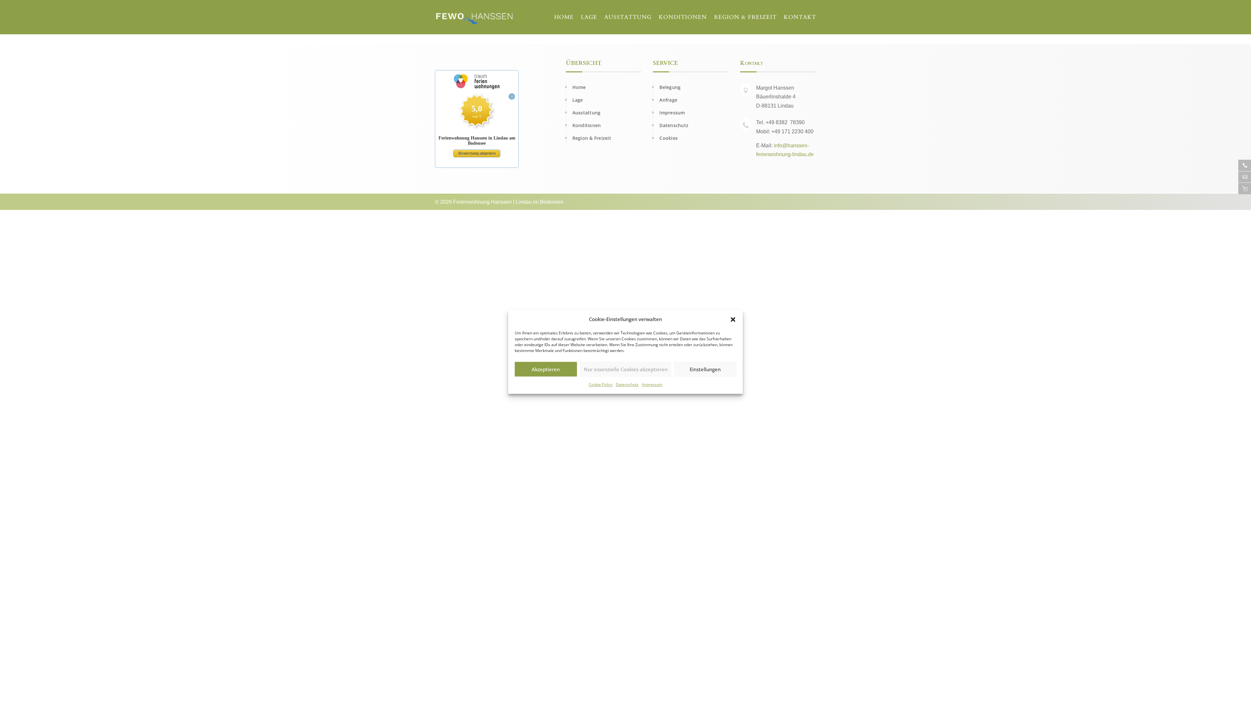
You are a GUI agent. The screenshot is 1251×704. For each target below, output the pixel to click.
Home (564, 18)
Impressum (652, 385)
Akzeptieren (546, 369)
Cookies (668, 138)
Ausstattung (628, 18)
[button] (733, 319)
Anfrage (668, 100)
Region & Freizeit (745, 18)
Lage (589, 18)
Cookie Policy (600, 385)
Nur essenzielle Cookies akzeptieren (626, 369)
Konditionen (683, 18)
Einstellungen (705, 369)
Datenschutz (627, 385)
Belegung (670, 87)
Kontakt (800, 18)
